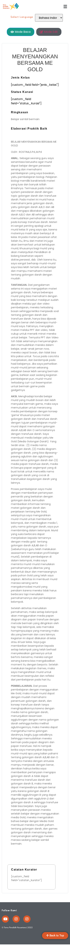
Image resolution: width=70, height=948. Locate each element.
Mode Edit (51, 32)
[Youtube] (5, 919)
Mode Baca (23, 32)
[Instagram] (16, 919)
